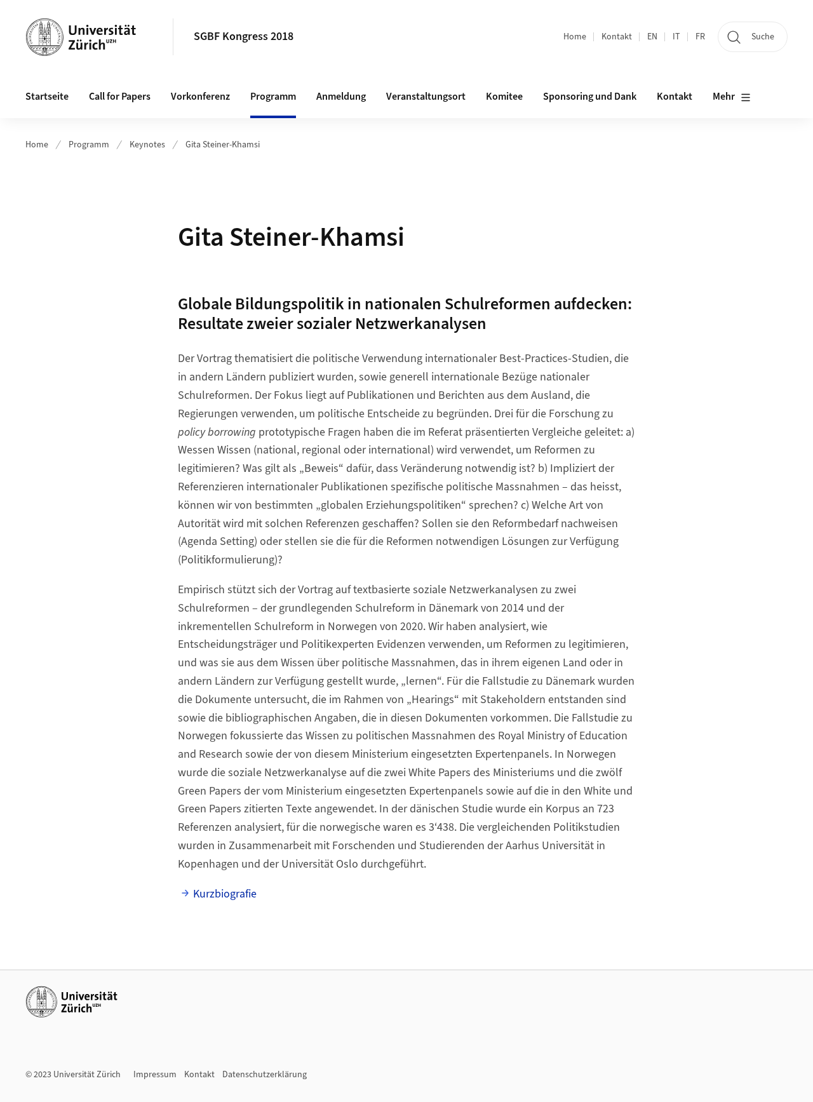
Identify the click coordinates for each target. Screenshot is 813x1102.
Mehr (724, 97)
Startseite (47, 97)
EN (652, 36)
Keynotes (147, 144)
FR (700, 36)
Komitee (504, 97)
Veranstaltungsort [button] (426, 97)
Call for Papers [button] (120, 97)
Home (574, 36)
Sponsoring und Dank (589, 97)
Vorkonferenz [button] (200, 97)
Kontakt (616, 36)
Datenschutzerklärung (264, 1074)
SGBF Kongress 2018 (243, 36)
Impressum (155, 1074)
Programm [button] (273, 97)
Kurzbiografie (225, 894)
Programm (89, 144)
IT (676, 36)
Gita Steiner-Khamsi (222, 144)
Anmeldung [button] (341, 97)
